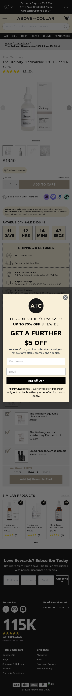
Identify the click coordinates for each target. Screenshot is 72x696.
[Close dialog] (65, 297)
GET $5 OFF (36, 380)
